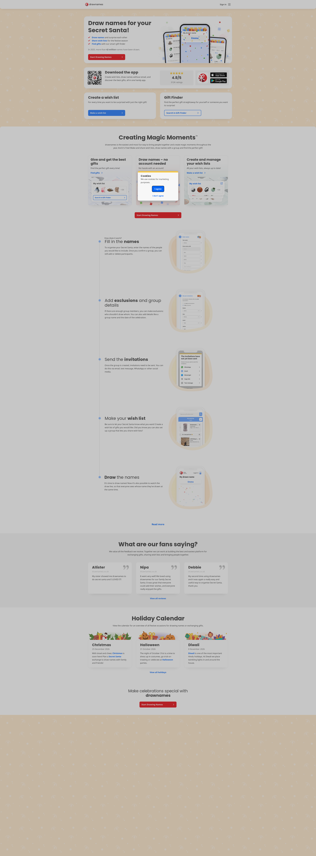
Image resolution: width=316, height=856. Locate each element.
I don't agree (158, 196)
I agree (158, 189)
